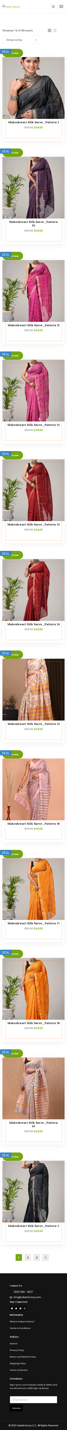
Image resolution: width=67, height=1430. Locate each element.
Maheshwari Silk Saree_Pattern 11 (34, 325)
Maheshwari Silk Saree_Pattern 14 (33, 624)
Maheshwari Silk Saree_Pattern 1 (33, 122)
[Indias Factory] (11, 6)
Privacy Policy (17, 1350)
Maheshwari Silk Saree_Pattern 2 (33, 1226)
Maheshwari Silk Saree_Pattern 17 (33, 923)
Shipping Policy (18, 1363)
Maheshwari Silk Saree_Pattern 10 (33, 223)
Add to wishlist (56, 72)
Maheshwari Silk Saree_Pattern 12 (33, 425)
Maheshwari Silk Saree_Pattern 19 (33, 1124)
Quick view (56, 79)
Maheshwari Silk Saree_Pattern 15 (33, 724)
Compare (56, 64)
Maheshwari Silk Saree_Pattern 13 (33, 524)
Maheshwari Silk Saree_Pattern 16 (33, 823)
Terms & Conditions (20, 1328)
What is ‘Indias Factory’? (22, 1321)
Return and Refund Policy (23, 1356)
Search (13, 1343)
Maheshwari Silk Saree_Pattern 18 (33, 1023)
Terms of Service (18, 1370)
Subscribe (16, 1408)
